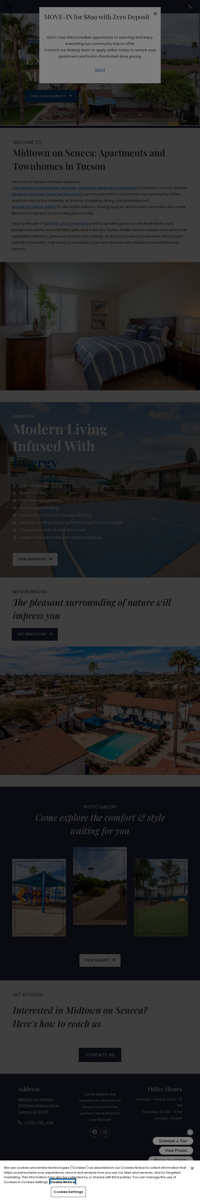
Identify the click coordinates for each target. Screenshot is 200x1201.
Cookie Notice (62, 1182)
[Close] (192, 1168)
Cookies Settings (68, 1192)
